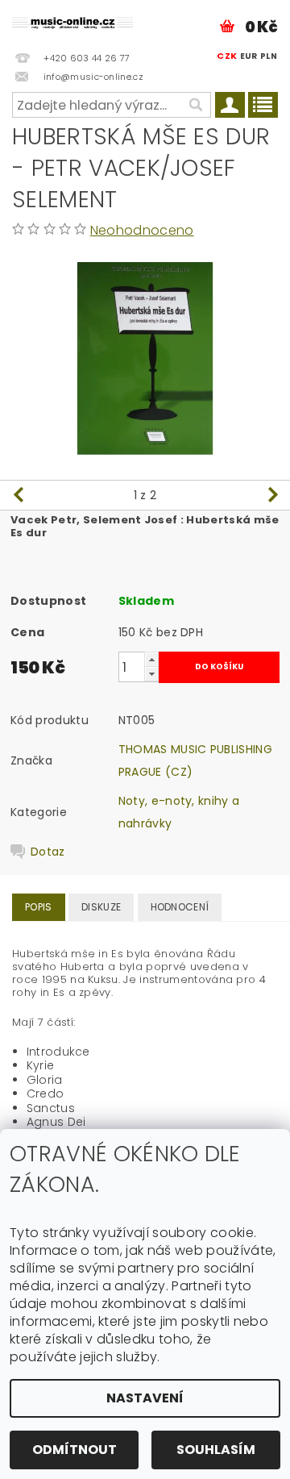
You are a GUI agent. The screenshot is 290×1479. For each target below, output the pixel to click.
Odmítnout (74, 1449)
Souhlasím (215, 1449)
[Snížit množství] (151, 673)
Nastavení (145, 1398)
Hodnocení (180, 907)
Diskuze (101, 907)
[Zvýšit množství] (151, 659)
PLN (268, 56)
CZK (227, 55)
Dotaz (48, 851)
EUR (249, 56)
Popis (38, 907)
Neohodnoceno (142, 230)
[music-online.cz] (72, 21)
